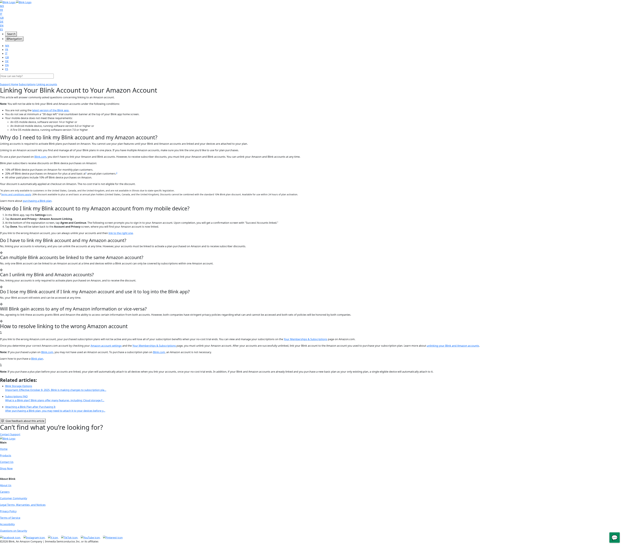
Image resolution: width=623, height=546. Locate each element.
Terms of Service (10, 518)
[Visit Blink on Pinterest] (113, 537)
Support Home (9, 84)
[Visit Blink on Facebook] (10, 537)
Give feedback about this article (25, 421)
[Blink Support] (15, 2)
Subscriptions (27, 84)
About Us (5, 485)
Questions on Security (13, 531)
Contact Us (6, 462)
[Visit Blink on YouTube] (90, 537)
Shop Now (6, 468)
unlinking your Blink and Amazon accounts (453, 345)
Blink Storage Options (55, 388)
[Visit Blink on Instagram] (34, 537)
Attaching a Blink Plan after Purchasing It (55, 409)
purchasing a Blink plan (37, 201)
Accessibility (7, 524)
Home (3, 449)
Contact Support (10, 434)
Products (5, 455)
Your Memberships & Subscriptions (305, 339)
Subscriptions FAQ (54, 398)
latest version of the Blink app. (50, 110)
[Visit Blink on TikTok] (69, 537)
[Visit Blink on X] (53, 537)
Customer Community (13, 498)
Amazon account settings (106, 345)
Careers (5, 492)
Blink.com (40, 156)
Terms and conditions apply (16, 194)
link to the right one (121, 233)
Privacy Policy (8, 511)
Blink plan (37, 358)
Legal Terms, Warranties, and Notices (23, 505)
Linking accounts (46, 84)
